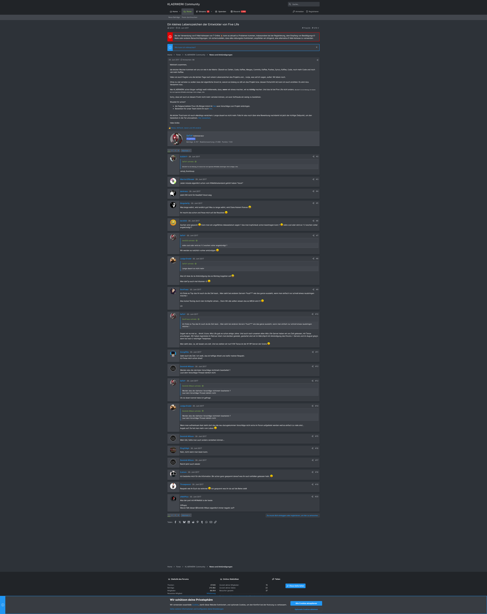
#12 (316, 366)
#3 (317, 179)
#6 (317, 221)
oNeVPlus (184, 497)
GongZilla (184, 352)
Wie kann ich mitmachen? (185, 47)
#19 (316, 484)
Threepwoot (185, 484)
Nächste (185, 151)
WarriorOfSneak (187, 179)
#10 (316, 314)
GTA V (316, 28)
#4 (317, 191)
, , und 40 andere (186, 128)
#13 (316, 381)
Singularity (185, 203)
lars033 (183, 221)
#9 (317, 289)
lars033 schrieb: (188, 241)
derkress (184, 191)
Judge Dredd (185, 259)
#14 (316, 406)
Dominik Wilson (187, 366)
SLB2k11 (183, 156)
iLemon (183, 472)
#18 (316, 472)
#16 (316, 448)
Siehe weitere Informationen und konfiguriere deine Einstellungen (197, 609)
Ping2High (184, 448)
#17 (316, 460)
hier (214, 106)
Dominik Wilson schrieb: (191, 386)
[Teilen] (317, 60)
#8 (317, 258)
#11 (316, 352)
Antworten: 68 (188, 60)
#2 (317, 156)
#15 (316, 436)
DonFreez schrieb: (189, 319)
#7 (317, 235)
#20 (316, 496)
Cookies (195, 605)
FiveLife (307, 28)
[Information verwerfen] (316, 47)
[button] (179, 11)
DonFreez (184, 289)
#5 (317, 203)
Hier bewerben (204, 118)
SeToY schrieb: (188, 162)
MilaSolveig (211, 593)
